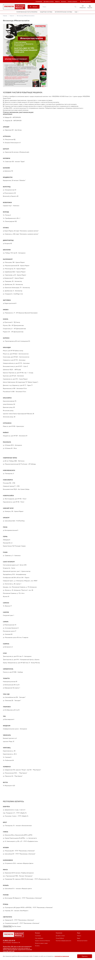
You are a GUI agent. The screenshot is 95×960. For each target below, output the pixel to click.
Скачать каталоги (72, 1)
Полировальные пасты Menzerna (26, 12)
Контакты (63, 1)
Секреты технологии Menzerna (42, 940)
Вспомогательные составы (63, 12)
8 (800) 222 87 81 (86, 1)
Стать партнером (39, 938)
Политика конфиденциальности (63, 940)
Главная (5, 15)
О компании (39, 1)
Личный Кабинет (60, 938)
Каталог (35, 7)
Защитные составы (46, 12)
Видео (78, 938)
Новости (57, 1)
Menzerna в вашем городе (41, 943)
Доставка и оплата (49, 1)
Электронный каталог (82, 940)
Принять (85, 956)
